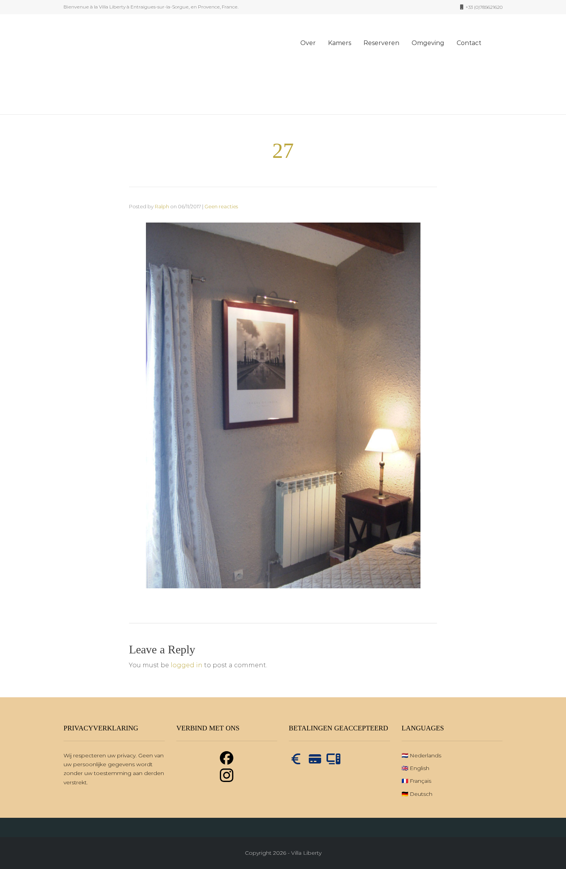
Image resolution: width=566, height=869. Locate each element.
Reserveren (381, 43)
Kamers (339, 43)
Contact (469, 43)
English (419, 768)
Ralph (162, 206)
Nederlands (425, 755)
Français (420, 780)
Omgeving (428, 43)
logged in (187, 665)
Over (308, 43)
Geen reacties (221, 206)
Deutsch (421, 793)
